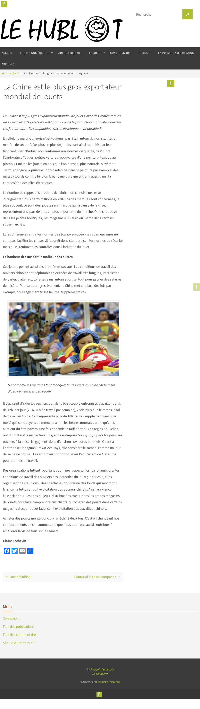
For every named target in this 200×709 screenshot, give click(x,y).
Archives (14, 73)
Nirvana (101, 681)
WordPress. (114, 681)
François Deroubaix (102, 669)
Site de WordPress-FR (19, 642)
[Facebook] (4, 4)
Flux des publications (18, 626)
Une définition (20, 577)
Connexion (11, 618)
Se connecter (100, 674)
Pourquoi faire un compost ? (95, 577)
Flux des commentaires (20, 634)
